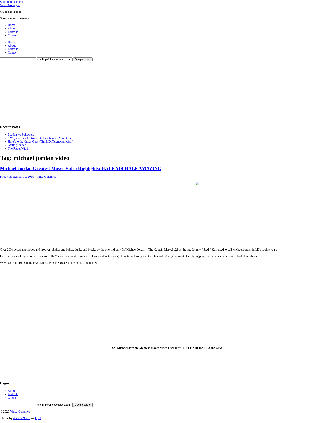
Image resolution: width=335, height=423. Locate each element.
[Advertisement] (29, 92)
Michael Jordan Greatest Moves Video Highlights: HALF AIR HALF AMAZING (80, 168)
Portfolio (13, 32)
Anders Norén (21, 418)
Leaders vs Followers (21, 134)
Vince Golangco (10, 5)
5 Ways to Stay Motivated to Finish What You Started (40, 138)
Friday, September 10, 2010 (17, 176)
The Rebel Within (18, 148)
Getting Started (17, 145)
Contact (12, 35)
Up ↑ (38, 418)
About (12, 28)
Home (11, 25)
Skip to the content (11, 1)
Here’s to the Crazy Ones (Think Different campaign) (40, 141)
